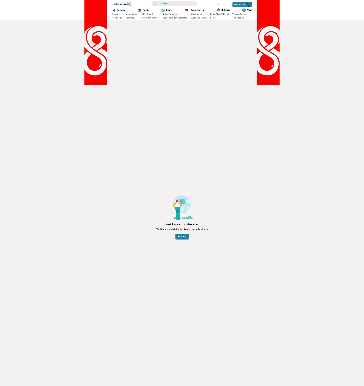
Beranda (182, 236)
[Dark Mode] (226, 4)
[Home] (218, 4)
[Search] (155, 3)
